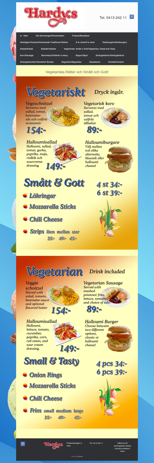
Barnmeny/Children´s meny (54, 55)
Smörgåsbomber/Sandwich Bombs (37, 61)
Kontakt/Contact (116, 61)
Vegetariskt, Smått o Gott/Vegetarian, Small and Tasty (89, 48)
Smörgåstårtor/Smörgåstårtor (110, 55)
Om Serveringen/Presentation (50, 35)
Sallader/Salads (48, 48)
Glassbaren (94, 61)
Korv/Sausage (26, 55)
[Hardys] (52, 17)
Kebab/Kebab (26, 48)
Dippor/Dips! (82, 55)
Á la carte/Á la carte (85, 42)
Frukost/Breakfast (80, 35)
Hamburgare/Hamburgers (114, 42)
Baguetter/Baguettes (71, 61)
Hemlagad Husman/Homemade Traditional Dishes (44, 42)
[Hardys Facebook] (132, 17)
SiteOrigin (80, 456)
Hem (25, 35)
